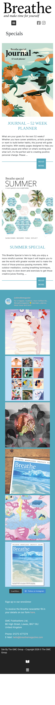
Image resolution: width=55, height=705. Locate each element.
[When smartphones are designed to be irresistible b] (27, 424)
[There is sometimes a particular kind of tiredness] (27, 332)
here (32, 612)
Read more (42, 163)
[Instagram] (43, 22)
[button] (13, 23)
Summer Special (27, 247)
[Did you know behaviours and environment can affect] (27, 517)
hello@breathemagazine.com (28, 637)
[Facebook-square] (38, 22)
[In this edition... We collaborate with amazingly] (27, 378)
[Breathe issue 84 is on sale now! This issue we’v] (27, 564)
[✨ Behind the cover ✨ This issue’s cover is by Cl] (27, 471)
